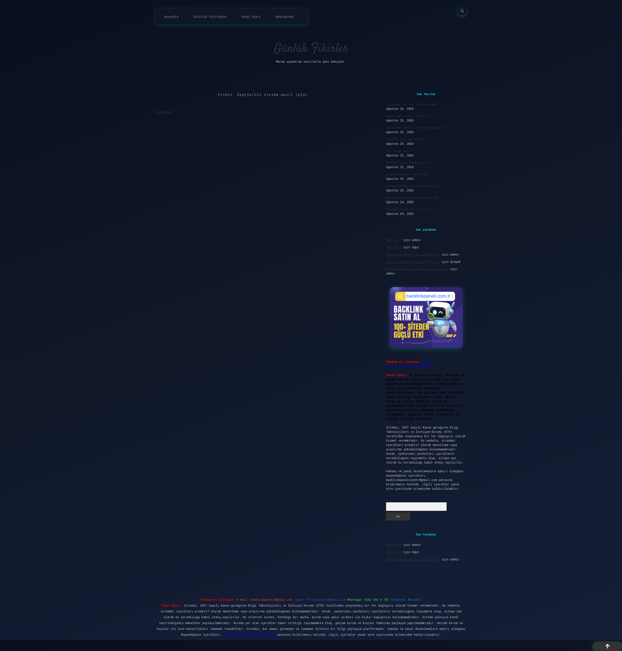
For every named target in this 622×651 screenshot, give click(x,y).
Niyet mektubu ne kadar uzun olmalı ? (417, 269)
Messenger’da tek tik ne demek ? (413, 104)
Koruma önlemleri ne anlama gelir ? (415, 186)
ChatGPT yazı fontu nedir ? (409, 162)
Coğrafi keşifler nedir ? (406, 139)
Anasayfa (171, 16)
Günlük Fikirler (311, 49)
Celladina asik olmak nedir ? (410, 174)
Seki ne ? (394, 240)
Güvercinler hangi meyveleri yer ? (414, 197)
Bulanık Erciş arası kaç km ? (410, 209)
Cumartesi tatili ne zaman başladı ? (416, 127)
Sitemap (164, 112)
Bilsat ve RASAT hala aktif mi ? (413, 254)
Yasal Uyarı (251, 16)
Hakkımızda (285, 16)
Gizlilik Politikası (210, 16)
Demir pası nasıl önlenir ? (408, 116)
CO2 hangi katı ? (400, 151)
